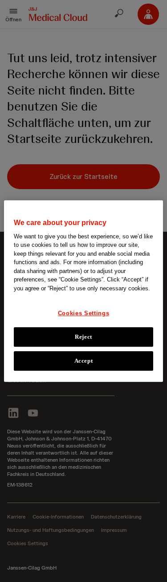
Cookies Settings (83, 313)
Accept (83, 360)
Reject (83, 336)
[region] (83, 291)
